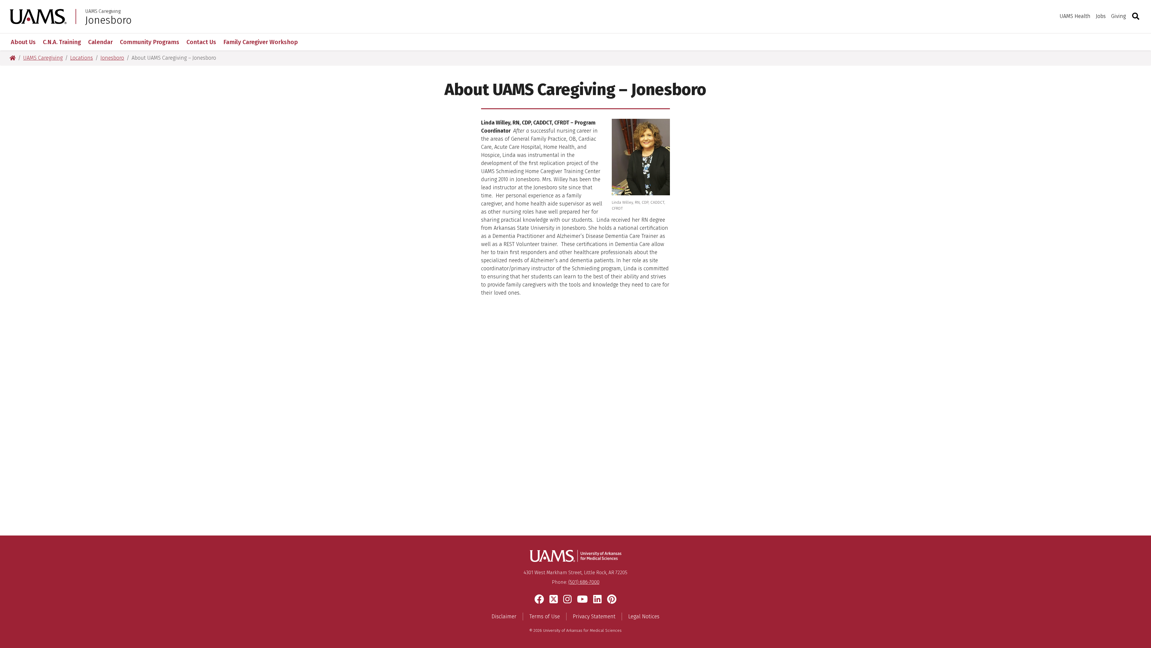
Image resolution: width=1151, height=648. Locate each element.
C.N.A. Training (62, 42)
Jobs (1101, 16)
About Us (23, 42)
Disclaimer (504, 616)
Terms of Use (544, 616)
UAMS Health (1075, 16)
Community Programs (149, 42)
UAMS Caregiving (102, 11)
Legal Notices (643, 616)
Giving (1118, 16)
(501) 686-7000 (583, 582)
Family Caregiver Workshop (260, 42)
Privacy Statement (594, 616)
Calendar (100, 42)
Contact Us (201, 42)
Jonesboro (108, 20)
